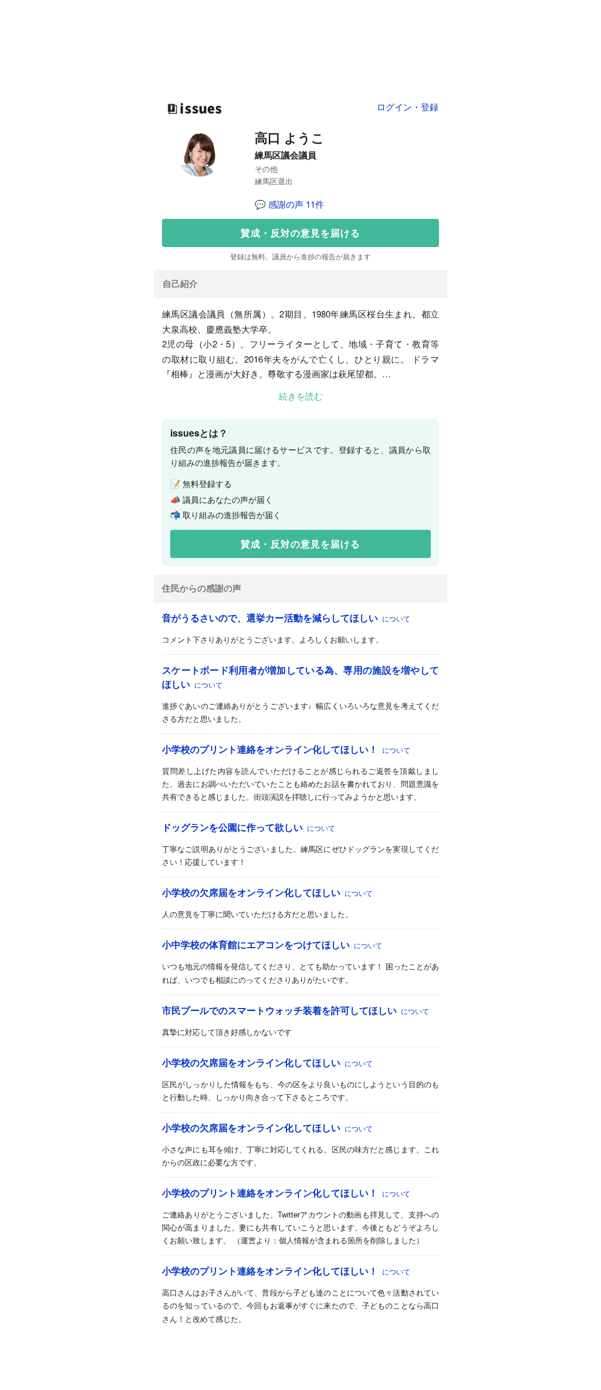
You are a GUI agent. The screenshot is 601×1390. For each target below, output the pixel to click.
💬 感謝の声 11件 (289, 204)
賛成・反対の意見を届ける (300, 232)
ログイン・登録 (407, 106)
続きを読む (301, 396)
